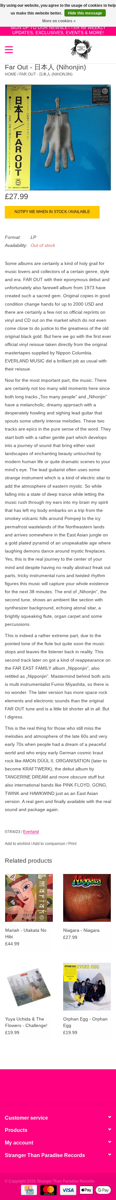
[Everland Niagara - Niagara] (87, 897)
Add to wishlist (17, 843)
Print (72, 843)
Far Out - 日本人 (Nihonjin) (45, 74)
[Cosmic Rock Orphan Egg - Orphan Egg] (87, 986)
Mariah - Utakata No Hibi (25, 933)
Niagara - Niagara (81, 930)
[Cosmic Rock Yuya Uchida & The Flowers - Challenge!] (29, 986)
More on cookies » (59, 21)
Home (10, 74)
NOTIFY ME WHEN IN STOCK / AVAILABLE (52, 211)
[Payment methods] (28, 1190)
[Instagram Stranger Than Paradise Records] (75, 1089)
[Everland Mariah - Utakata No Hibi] (29, 897)
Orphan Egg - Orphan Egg (85, 1022)
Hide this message (85, 13)
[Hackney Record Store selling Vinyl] (101, 49)
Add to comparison (49, 843)
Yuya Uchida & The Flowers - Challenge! (26, 1022)
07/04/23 (12, 831)
